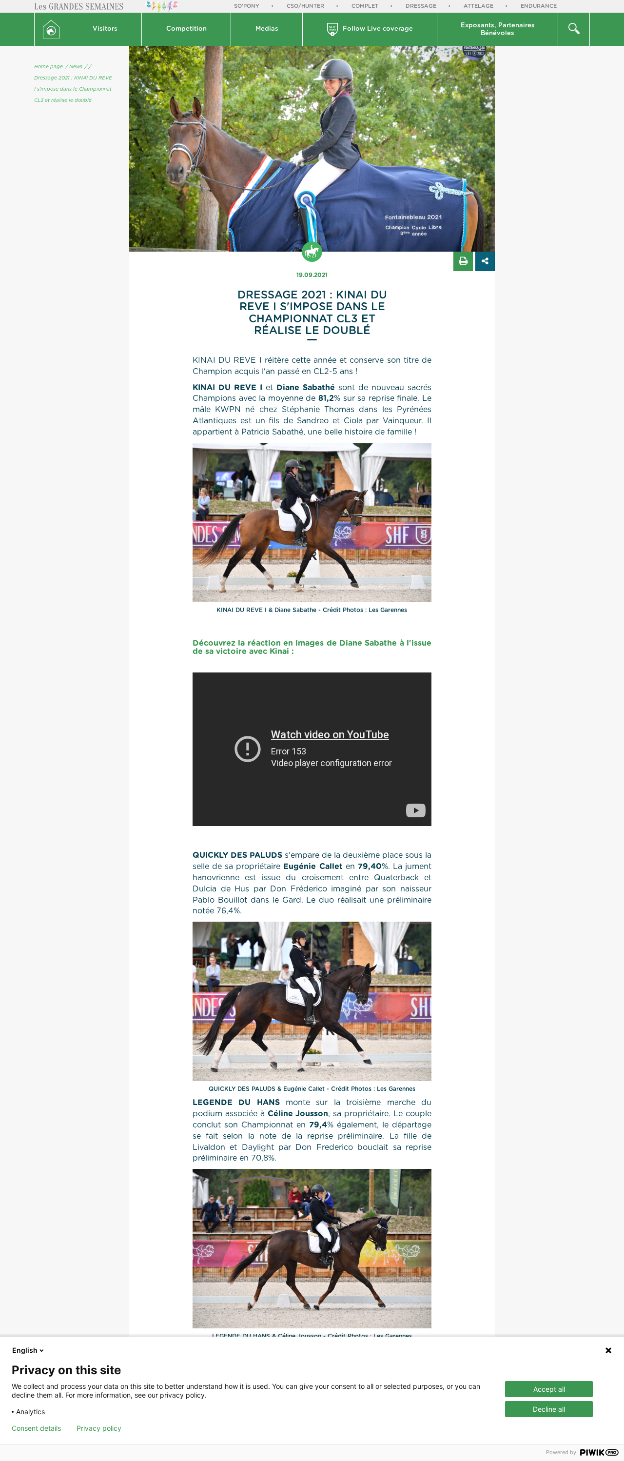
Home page (48, 66)
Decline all (549, 1409)
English (25, 1350)
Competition (186, 29)
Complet (364, 6)
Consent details (36, 1428)
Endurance (539, 6)
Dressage (421, 6)
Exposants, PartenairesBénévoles (498, 29)
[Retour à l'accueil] (51, 29)
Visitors (105, 29)
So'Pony (246, 6)
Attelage (478, 6)
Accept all (549, 1389)
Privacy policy (99, 1428)
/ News (73, 66)
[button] (105, 29)
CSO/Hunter (305, 6)
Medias (266, 29)
